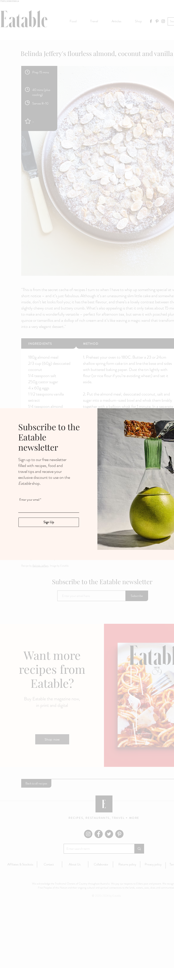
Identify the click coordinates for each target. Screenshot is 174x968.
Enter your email (29, 499)
